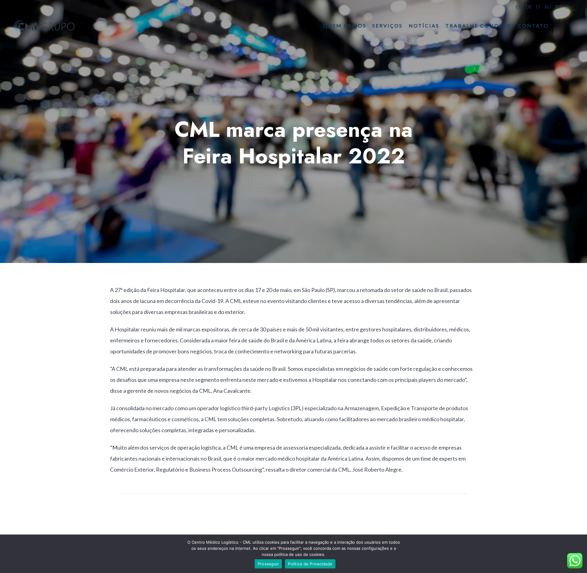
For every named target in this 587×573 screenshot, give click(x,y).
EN (518, 6)
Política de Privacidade (310, 563)
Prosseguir (268, 563)
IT (538, 6)
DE (529, 6)
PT (558, 6)
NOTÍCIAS (424, 25)
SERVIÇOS (387, 25)
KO (548, 6)
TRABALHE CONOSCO (478, 25)
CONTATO (533, 25)
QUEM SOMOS (344, 25)
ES (567, 6)
